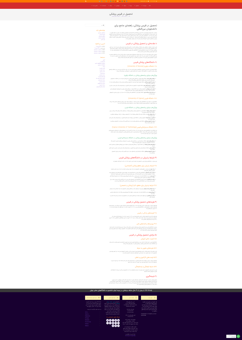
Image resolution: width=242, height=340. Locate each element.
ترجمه (104, 66)
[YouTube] (120, 1)
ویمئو (108, 302)
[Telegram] (111, 1)
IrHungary (87, 318)
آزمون (104, 60)
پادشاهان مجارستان (101, 33)
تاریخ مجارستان (102, 34)
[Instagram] (117, 1)
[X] (124, 1)
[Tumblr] (113, 1)
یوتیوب (113, 302)
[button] (142, 5)
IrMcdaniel (87, 320)
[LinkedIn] (122, 1)
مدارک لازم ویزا (102, 85)
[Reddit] (108, 1)
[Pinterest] (115, 1)
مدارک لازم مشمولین (101, 83)
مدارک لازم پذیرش (101, 80)
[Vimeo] (106, 1)
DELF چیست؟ (98, 46)
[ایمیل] (99, 1)
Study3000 (87, 314)
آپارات (111, 302)
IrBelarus (87, 325)
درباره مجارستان (102, 75)
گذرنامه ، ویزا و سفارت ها (100, 78)
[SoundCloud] (104, 1)
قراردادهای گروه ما (101, 76)
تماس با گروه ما (102, 68)
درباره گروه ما (102, 73)
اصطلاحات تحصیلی (101, 65)
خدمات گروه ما (102, 70)
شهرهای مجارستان (102, 38)
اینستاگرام (118, 303)
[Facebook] (127, 1)
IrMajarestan (87, 316)
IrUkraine (87, 324)
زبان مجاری (103, 39)
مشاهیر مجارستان (102, 36)
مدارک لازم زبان (102, 81)
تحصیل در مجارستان (97, 49)
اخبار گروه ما (103, 61)
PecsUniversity (88, 322)
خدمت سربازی (102, 71)
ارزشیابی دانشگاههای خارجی (100, 63)
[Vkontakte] (102, 1)
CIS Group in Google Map (130, 335)
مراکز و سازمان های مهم (101, 86)
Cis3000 (86, 312)
